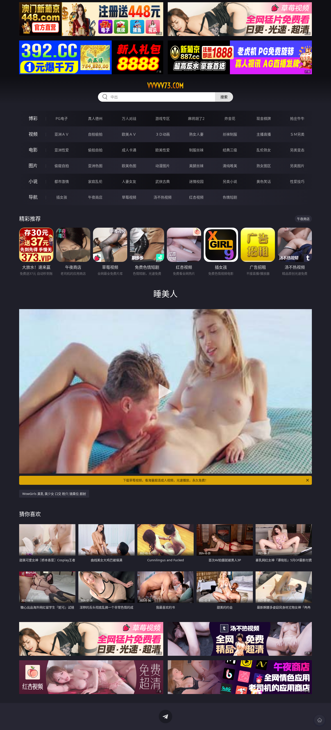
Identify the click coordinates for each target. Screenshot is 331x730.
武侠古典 (162, 181)
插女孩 (61, 197)
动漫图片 (162, 165)
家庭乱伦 (95, 181)
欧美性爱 (162, 150)
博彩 (33, 118)
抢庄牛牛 (297, 118)
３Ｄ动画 (162, 134)
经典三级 (230, 150)
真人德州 (95, 118)
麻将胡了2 (196, 118)
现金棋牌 (263, 118)
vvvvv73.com (165, 85)
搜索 (224, 96)
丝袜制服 (230, 134)
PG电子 (62, 118)
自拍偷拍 (95, 134)
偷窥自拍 (61, 165)
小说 (33, 181)
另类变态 (297, 150)
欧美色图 (129, 165)
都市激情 (61, 181)
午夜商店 (95, 197)
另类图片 (297, 165)
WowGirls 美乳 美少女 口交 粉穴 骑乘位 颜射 (54, 494)
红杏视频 (196, 197)
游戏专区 (162, 118)
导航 (33, 197)
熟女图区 (263, 165)
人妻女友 (129, 181)
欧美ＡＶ (129, 134)
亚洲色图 (95, 165)
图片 (33, 166)
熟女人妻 (196, 134)
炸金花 (229, 118)
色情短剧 (230, 197)
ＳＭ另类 (297, 134)
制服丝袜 (196, 150)
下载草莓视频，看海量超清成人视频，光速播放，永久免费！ (165, 480)
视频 (33, 134)
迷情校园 (196, 181)
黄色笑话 (263, 181)
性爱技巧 (297, 181)
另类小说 (230, 181)
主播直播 (263, 134)
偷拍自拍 (95, 150)
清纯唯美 (230, 165)
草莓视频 (129, 197)
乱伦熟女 (263, 150)
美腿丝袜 (196, 165)
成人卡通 (129, 150)
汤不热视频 (163, 197)
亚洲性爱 (61, 150)
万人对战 (129, 118)
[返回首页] (319, 720)
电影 (33, 150)
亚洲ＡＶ (61, 134)
